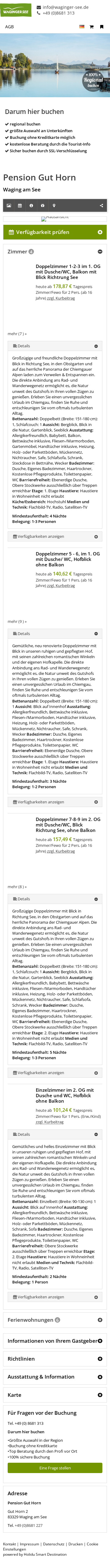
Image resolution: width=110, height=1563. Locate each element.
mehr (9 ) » (17, 621)
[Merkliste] (102, 26)
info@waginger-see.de (65, 7)
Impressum (29, 1544)
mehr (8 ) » (17, 886)
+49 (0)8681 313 (58, 13)
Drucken (75, 1544)
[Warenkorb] (91, 26)
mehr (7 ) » (17, 333)
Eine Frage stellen (55, 1468)
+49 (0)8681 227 (28, 1525)
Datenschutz (53, 1544)
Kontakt (9, 1544)
